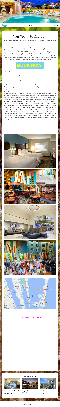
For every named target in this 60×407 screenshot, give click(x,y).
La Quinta (25, 391)
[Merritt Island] (30, 11)
